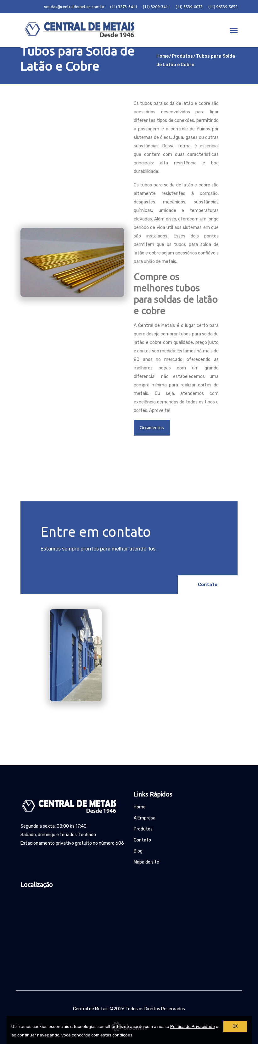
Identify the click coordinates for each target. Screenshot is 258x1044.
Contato (207, 584)
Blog (138, 851)
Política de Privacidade (192, 1026)
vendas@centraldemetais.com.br (74, 6)
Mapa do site (146, 862)
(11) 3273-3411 (123, 6)
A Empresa (144, 818)
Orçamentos (152, 427)
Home (162, 56)
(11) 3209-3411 (156, 6)
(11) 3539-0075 (189, 6)
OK (235, 1026)
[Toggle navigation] (234, 31)
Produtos (182, 56)
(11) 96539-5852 (223, 6)
